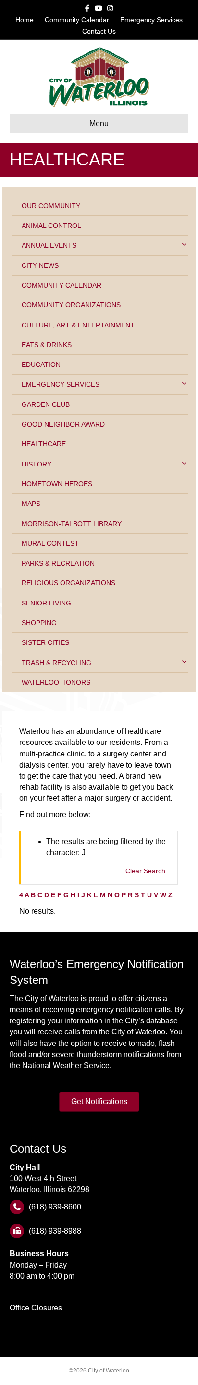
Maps (31, 503)
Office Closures (36, 1308)
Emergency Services (151, 20)
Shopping (39, 623)
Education (41, 364)
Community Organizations (71, 305)
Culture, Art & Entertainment (78, 325)
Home (24, 20)
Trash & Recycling (56, 663)
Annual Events (49, 245)
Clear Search (145, 871)
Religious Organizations (68, 583)
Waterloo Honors (56, 682)
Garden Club (46, 404)
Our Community (51, 206)
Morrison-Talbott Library (72, 524)
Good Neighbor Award (63, 424)
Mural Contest (50, 543)
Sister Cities (45, 642)
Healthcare (44, 444)
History (36, 464)
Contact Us (99, 31)
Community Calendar (77, 20)
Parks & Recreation (58, 563)
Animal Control (51, 225)
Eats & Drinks (47, 345)
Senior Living (46, 603)
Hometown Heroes (57, 484)
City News (40, 265)
